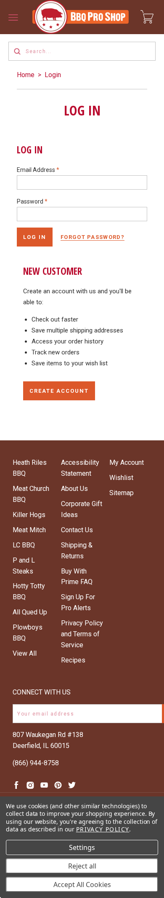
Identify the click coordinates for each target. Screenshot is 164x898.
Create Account (59, 391)
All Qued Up (30, 612)
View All (25, 653)
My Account (126, 462)
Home (25, 75)
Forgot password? (92, 237)
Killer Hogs (29, 515)
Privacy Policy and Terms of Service (82, 634)
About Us (74, 489)
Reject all (82, 866)
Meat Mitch (29, 530)
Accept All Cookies (82, 884)
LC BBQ (24, 545)
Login (53, 75)
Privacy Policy (103, 829)
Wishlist (121, 478)
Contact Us (77, 530)
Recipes (73, 660)
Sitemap (121, 493)
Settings (82, 847)
